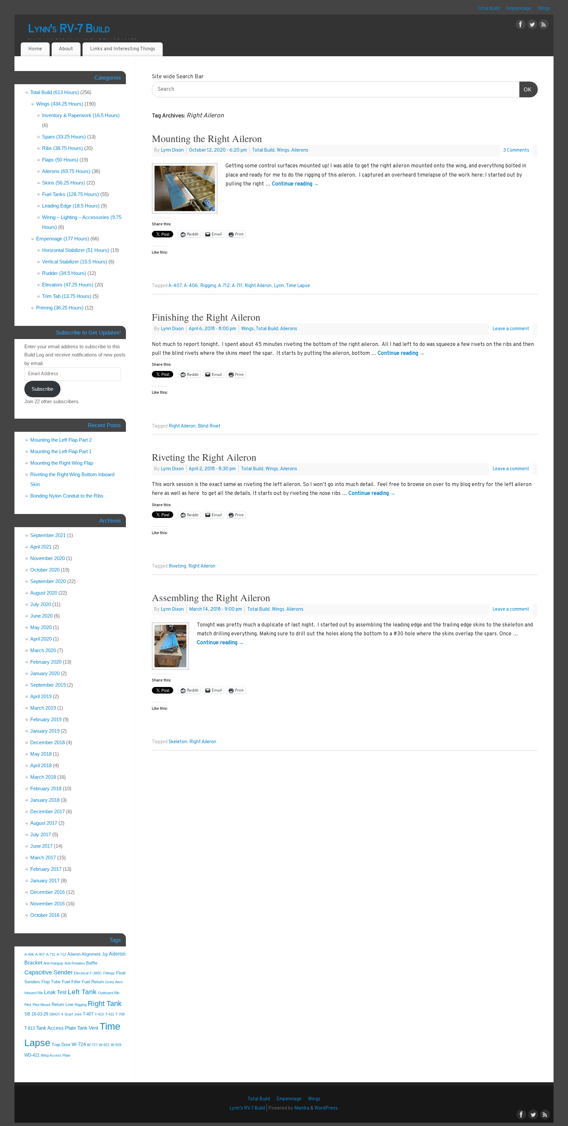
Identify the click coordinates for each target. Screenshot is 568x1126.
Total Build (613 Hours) (54, 92)
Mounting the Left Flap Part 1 (61, 451)
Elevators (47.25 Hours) (67, 284)
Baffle (91, 963)
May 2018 (41, 754)
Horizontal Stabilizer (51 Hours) (75, 250)
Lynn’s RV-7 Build (247, 1108)
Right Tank (105, 1003)
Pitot (27, 1005)
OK (525, 89)
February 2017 (45, 869)
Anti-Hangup (53, 963)
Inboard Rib (33, 993)
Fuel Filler (71, 981)
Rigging (208, 286)
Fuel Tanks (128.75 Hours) (70, 194)
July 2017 (40, 834)
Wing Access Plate (55, 1055)
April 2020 (41, 639)
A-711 (237, 286)
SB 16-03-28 (36, 1014)
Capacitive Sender (48, 972)
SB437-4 (56, 1014)
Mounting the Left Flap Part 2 (61, 440)
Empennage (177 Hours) (62, 238)
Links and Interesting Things (122, 49)
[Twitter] (532, 26)
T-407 (88, 1014)
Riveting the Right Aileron (204, 456)
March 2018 (43, 777)
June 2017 (41, 846)
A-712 (224, 286)
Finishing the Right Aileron (206, 316)
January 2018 (44, 800)
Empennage (518, 9)
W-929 (116, 1045)
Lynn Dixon (172, 150)
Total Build (488, 9)
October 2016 (44, 915)
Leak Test (55, 992)
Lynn (279, 286)
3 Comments (516, 150)
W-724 (79, 1044)
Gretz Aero (114, 982)
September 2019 (48, 685)
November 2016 (47, 903)
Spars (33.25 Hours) (64, 136)
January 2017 (44, 880)
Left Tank (82, 991)
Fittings (109, 973)
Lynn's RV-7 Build (69, 29)
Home (35, 49)
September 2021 (48, 535)
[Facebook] (521, 26)
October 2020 (44, 570)
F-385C (96, 973)
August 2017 (43, 823)
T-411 (109, 1014)
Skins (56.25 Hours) (63, 182)
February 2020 (45, 662)
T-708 (120, 1014)
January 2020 (44, 673)
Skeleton (178, 742)
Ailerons (299, 150)
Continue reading (295, 184)
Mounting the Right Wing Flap (61, 463)
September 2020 (48, 581)
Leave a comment (510, 329)
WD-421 (31, 1055)
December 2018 (47, 742)
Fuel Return (93, 981)
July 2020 (40, 604)
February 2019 (45, 719)
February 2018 (45, 788)
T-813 (29, 1028)
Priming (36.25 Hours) (59, 307)
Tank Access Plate (56, 1028)
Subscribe (42, 389)
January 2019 (44, 731)
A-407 (175, 286)
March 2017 (43, 857)
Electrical (81, 973)
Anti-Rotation (74, 963)
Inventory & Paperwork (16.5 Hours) (81, 115)
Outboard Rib (108, 993)
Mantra (301, 1108)
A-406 (191, 286)
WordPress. (327, 1108)
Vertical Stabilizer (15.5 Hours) (74, 261)
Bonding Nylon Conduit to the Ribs (67, 496)
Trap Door (61, 1044)
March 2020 (43, 650)
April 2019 (41, 696)
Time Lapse (298, 286)
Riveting (177, 566)
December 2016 (47, 892)
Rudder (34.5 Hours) (64, 273)
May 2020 (41, 627)
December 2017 (47, 811)
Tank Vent (87, 1028)
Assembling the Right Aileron (211, 597)
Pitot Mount (41, 1005)
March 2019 (43, 708)
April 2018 (41, 765)
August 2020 (43, 593)
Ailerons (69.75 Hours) (66, 171)
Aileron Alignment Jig (87, 954)
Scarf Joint (73, 1014)
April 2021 (41, 547)
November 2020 (47, 558)
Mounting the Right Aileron (207, 138)
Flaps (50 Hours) (60, 159)
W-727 (92, 1045)
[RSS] (544, 26)
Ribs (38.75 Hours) (62, 148)
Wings (544, 9)
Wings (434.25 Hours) (59, 104)
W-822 (104, 1045)
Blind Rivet (209, 426)
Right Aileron (258, 286)
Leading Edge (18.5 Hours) (71, 205)
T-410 (99, 1014)
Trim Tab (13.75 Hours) (66, 296)
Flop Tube (50, 981)
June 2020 (41, 616)
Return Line (62, 1004)
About (66, 49)
